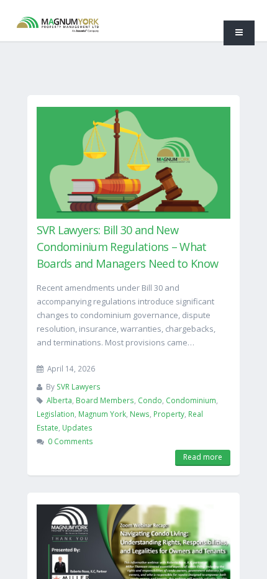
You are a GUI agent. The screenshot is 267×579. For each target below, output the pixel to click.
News (140, 414)
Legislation (56, 414)
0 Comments (70, 441)
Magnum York (102, 414)
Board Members (105, 400)
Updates (77, 427)
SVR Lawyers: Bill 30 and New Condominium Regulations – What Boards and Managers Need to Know (128, 246)
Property (168, 414)
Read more (202, 457)
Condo (150, 400)
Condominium (191, 400)
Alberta (59, 400)
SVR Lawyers (79, 386)
